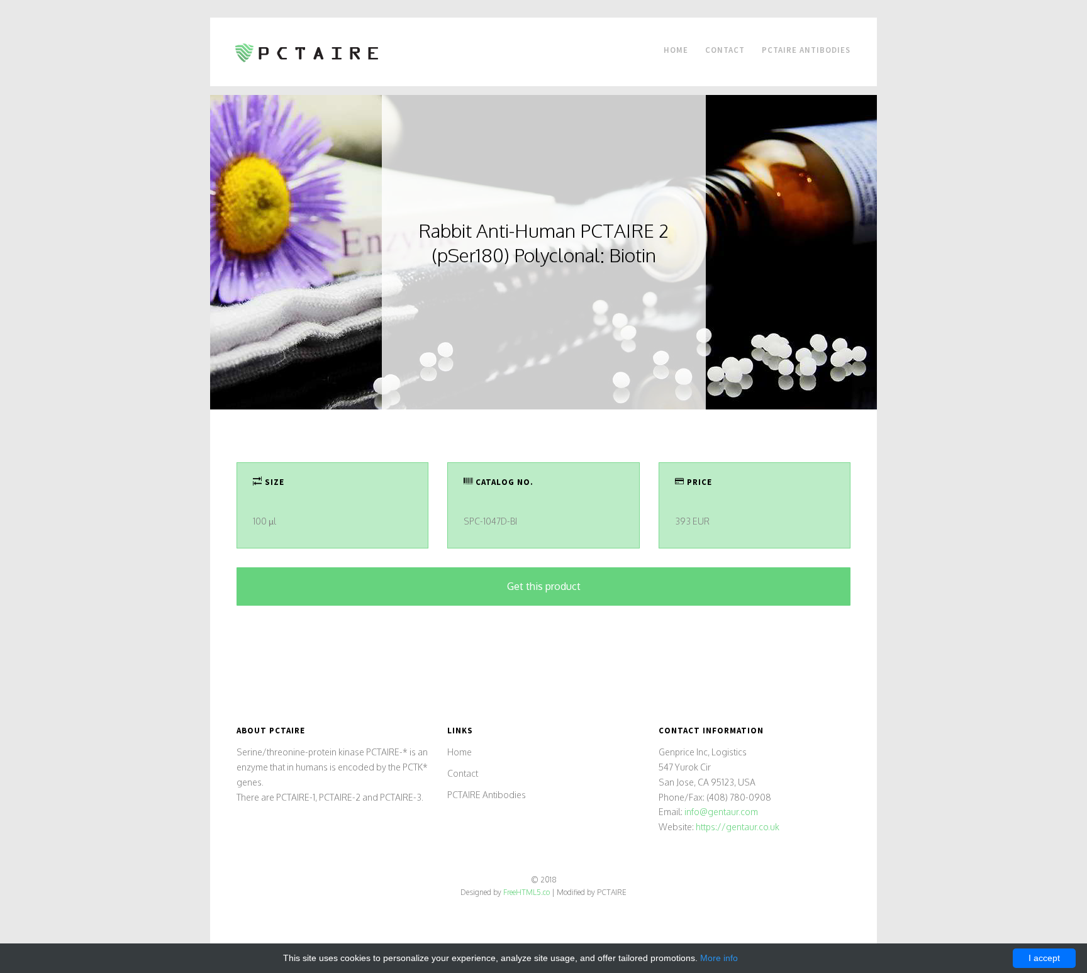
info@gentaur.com (721, 811)
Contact (725, 50)
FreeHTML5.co (526, 892)
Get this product (544, 586)
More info (719, 958)
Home (676, 50)
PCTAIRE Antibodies (806, 50)
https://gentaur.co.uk (737, 826)
